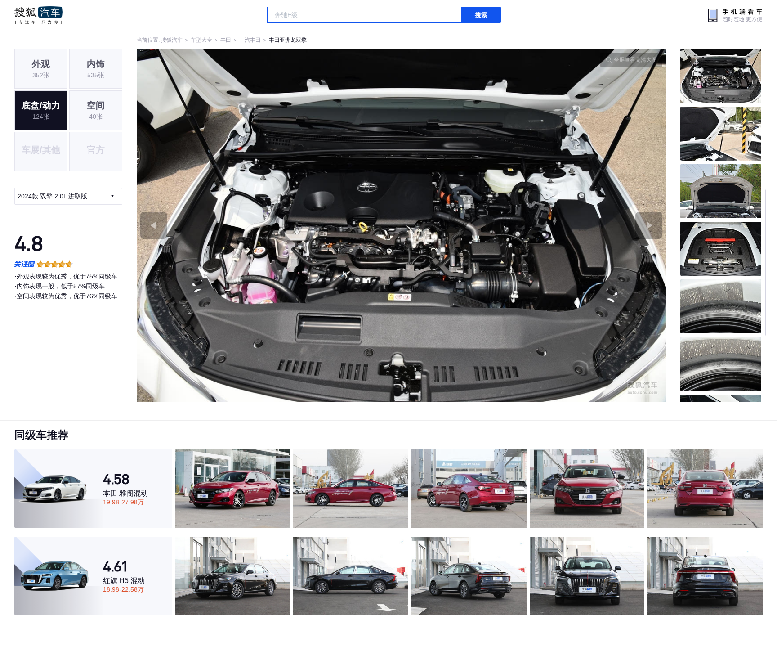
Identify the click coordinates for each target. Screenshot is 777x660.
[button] (269, 225)
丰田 (225, 40)
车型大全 (201, 40)
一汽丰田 (250, 40)
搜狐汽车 (38, 15)
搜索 (481, 14)
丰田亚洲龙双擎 (288, 40)
